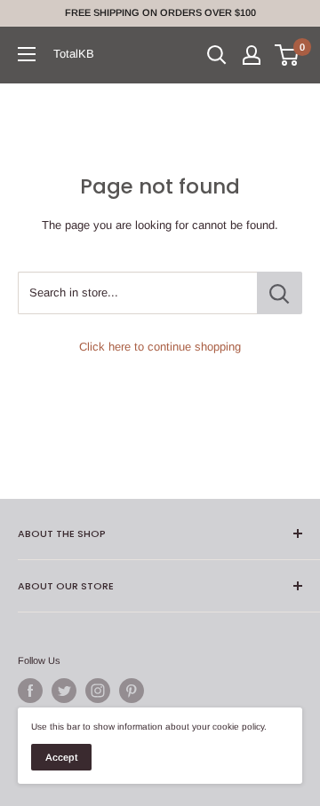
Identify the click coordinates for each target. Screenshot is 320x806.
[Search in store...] (279, 293)
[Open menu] (27, 54)
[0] (287, 55)
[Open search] (217, 55)
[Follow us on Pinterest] (131, 690)
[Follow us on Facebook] (30, 690)
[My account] (251, 55)
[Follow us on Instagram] (97, 690)
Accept (61, 757)
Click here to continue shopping (160, 346)
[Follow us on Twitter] (64, 690)
